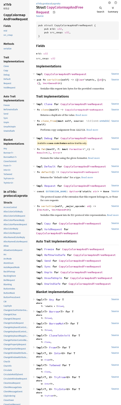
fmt (43, 149)
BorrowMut (56, 323)
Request (50, 186)
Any (51, 299)
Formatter (76, 149)
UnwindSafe (52, 283)
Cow (80, 79)
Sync (47, 266)
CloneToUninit (59, 335)
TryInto (59, 389)
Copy (47, 223)
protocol (47, 3)
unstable (104, 121)
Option (73, 191)
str (95, 191)
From (52, 347)
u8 (100, 79)
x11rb (39, 3)
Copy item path (54, 12)
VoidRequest (53, 229)
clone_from (48, 120)
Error (56, 152)
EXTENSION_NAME (56, 191)
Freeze (49, 249)
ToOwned (54, 365)
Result (41, 152)
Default (50, 166)
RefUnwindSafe (54, 255)
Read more (81, 115)
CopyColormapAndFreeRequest (65, 74)
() (48, 152)
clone (45, 109)
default (46, 172)
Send (47, 260)
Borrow (54, 311)
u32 (59, 28)
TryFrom (59, 377)
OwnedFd (54, 83)
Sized (60, 306)
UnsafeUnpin (53, 278)
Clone (48, 104)
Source (40, 16)
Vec (45, 83)
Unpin (48, 272)
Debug (48, 138)
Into (57, 353)
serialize (53, 79)
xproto (56, 3)
